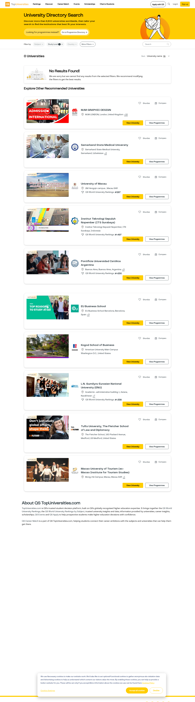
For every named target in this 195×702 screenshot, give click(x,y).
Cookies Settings (48, 690)
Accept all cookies (137, 690)
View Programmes (157, 123)
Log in (175, 4)
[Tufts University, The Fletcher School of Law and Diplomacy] (75, 428)
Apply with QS (158, 4)
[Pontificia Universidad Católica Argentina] (75, 263)
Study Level (54, 44)
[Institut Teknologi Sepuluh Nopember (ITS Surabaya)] (75, 220)
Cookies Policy (148, 683)
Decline (156, 690)
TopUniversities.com (31, 508)
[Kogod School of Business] (75, 347)
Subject (37, 44)
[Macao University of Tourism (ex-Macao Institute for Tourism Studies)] (75, 470)
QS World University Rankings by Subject (64, 511)
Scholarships (89, 4)
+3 (123, 269)
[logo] (17, 4)
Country (71, 44)
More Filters (87, 44)
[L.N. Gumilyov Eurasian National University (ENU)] (75, 386)
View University (132, 123)
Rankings (37, 4)
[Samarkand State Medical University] (75, 147)
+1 (124, 477)
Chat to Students (107, 4)
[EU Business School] (75, 308)
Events (77, 4)
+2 (105, 153)
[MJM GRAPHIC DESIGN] (75, 112)
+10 (126, 114)
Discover (49, 4)
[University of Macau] (75, 185)
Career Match (63, 4)
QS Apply (54, 514)
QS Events (40, 514)
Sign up (185, 4)
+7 (94, 395)
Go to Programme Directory (73, 32)
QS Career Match (30, 521)
